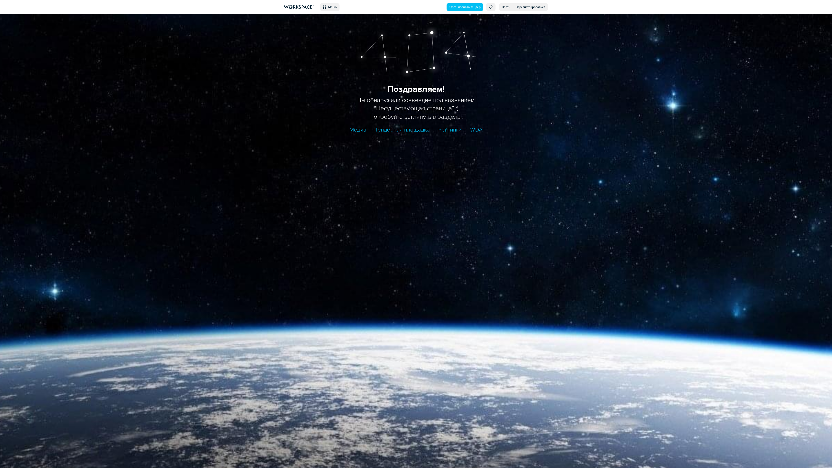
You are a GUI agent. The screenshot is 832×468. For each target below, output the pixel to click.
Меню (332, 7)
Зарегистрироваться (530, 7)
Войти (506, 7)
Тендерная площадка (402, 130)
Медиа (357, 130)
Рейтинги (450, 130)
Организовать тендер (465, 7)
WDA (476, 130)
